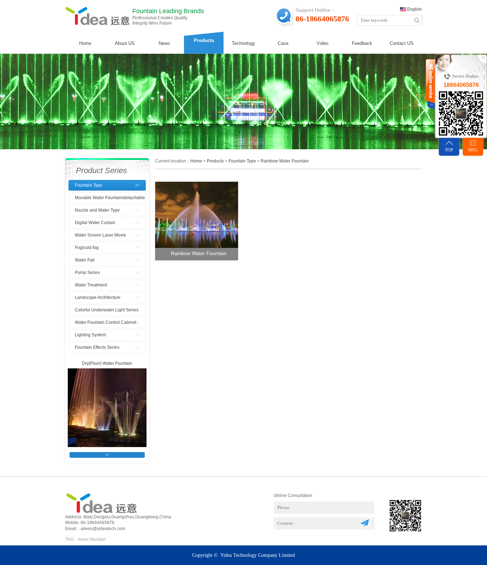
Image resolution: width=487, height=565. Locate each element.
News (164, 43)
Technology (243, 43)
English (414, 9)
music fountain (92, 539)
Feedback (362, 43)
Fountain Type (242, 161)
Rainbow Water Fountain (285, 161)
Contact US (402, 43)
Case (283, 43)
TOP (449, 149)
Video (322, 43)
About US (125, 43)
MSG (473, 149)
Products (204, 40)
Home (85, 43)
